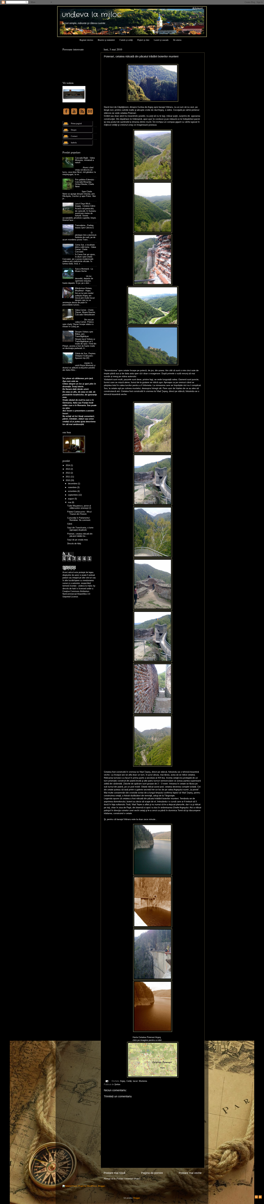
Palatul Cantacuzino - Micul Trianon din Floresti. (79, 513)
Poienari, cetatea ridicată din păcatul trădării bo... (79, 535)
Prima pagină (76, 123)
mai (70, 502)
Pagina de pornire (152, 1172)
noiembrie (72, 487)
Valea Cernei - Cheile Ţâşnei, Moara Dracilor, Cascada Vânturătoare (85, 312)
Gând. (70, 524)
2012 (68, 473)
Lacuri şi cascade (161, 39)
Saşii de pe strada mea (77, 540)
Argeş (122, 1081)
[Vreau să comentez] (256, 1197)
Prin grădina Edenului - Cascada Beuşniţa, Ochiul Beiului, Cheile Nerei (85, 183)
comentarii (89, 416)
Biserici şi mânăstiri (106, 39)
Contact (74, 136)
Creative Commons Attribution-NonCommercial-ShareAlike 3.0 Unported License (76, 594)
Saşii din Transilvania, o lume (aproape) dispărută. (80, 529)
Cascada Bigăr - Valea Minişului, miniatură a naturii (85, 160)
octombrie (72, 491)
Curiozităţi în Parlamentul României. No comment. (79, 519)
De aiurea (177, 39)
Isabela (74, 142)
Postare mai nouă (114, 1172)
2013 (68, 469)
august (71, 499)
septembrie (73, 495)
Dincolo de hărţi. (74, 544)
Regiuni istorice (86, 39)
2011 (68, 477)
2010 (68, 480)
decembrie (73, 484)
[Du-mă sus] (260, 1197)
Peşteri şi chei (143, 39)
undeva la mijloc (92, 14)
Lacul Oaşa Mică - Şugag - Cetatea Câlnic (85, 205)
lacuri (135, 1081)
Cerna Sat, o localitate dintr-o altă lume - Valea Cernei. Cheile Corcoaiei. (85, 248)
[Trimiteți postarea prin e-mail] (107, 1081)
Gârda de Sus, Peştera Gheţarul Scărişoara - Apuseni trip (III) (85, 355)
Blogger (136, 1198)
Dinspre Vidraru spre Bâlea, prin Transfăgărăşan (84, 334)
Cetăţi (129, 1081)
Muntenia (143, 1081)
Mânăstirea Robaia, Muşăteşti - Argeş (83, 289)
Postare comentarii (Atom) (128, 1179)
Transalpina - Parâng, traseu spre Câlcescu (84, 226)
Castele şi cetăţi (126, 39)
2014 (68, 465)
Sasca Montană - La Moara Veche (84, 270)
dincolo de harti (69, 589)
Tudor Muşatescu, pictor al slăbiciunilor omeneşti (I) (79, 507)
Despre (74, 130)
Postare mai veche (190, 1172)
